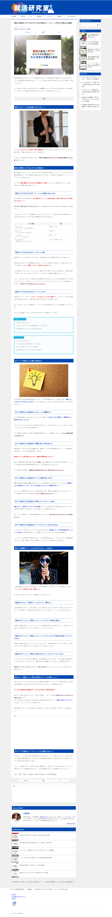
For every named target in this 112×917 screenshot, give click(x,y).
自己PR (23, 16)
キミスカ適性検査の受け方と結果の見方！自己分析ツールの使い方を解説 (94, 36)
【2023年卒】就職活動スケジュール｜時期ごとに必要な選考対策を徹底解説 (61, 881)
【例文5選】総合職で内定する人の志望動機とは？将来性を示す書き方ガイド (91, 106)
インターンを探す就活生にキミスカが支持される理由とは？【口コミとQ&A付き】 (94, 43)
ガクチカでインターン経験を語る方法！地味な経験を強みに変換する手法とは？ (91, 91)
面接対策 (39, 16)
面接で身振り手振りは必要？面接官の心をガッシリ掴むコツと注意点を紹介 (36, 842)
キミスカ (68, 817)
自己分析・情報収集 (51, 774)
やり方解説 (30, 774)
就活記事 (59, 16)
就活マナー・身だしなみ (20, 29)
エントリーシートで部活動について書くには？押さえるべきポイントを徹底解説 (37, 850)
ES (31, 16)
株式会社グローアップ (46, 817)
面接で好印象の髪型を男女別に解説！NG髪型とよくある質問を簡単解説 (94, 58)
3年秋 (25, 774)
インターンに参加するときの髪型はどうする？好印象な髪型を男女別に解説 (36, 857)
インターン (49, 16)
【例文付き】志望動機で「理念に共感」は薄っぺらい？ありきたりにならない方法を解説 (91, 99)
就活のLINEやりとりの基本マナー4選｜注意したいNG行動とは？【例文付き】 (28, 881)
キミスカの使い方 (71, 16)
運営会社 (14, 894)
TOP (18, 889)
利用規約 (14, 898)
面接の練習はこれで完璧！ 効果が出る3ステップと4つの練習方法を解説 (94, 51)
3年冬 (20, 774)
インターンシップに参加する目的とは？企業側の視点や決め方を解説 (94, 65)
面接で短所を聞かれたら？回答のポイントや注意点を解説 (32, 865)
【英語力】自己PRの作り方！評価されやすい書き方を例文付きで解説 (35, 835)
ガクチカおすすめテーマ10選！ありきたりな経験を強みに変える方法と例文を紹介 (91, 84)
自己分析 (14, 16)
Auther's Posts (71, 823)
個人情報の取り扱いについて (19, 896)
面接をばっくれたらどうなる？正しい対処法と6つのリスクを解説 (34, 872)
